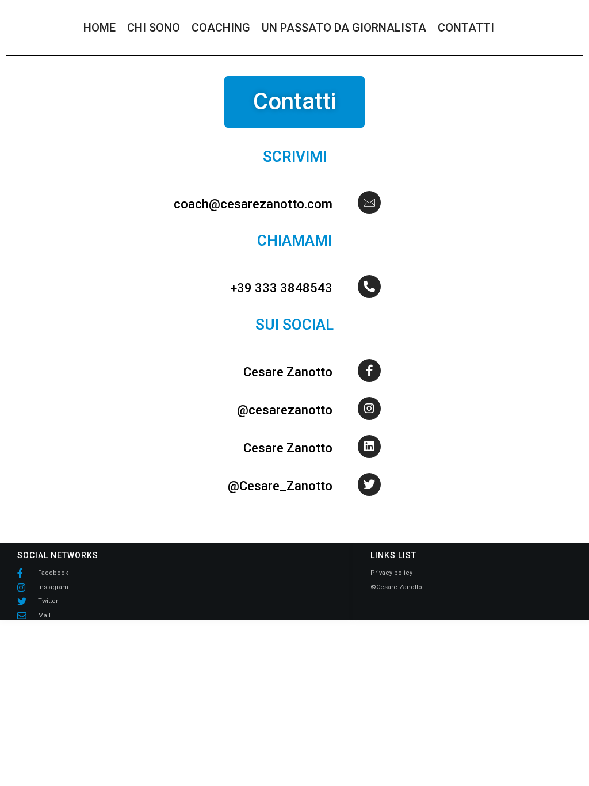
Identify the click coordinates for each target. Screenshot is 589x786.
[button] (294, 102)
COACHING (221, 28)
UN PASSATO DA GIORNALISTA (344, 28)
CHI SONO (153, 28)
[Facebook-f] (369, 370)
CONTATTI (466, 28)
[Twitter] (369, 484)
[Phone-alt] (369, 286)
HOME (99, 28)
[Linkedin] (369, 446)
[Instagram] (369, 408)
